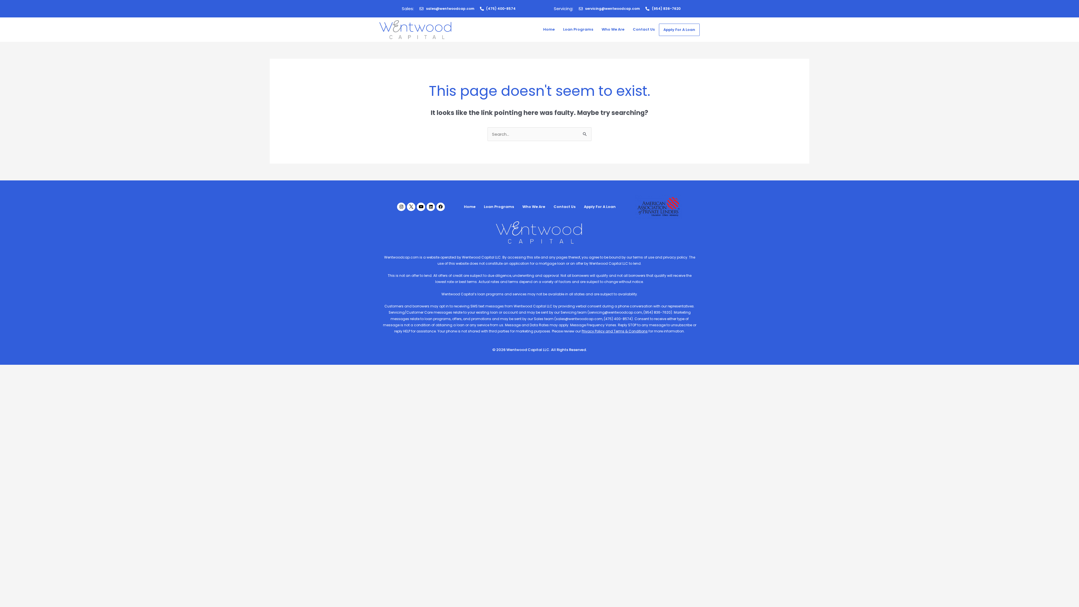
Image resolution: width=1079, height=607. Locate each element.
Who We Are (613, 29)
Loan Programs (578, 29)
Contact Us (644, 29)
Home (549, 29)
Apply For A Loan (679, 29)
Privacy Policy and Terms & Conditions (615, 331)
